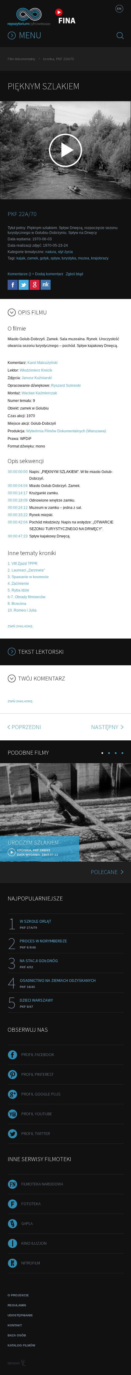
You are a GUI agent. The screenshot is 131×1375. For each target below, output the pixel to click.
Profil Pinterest (37, 1074)
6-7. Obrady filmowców (26, 597)
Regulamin (17, 1305)
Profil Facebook (37, 1054)
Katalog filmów (21, 1345)
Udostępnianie (20, 1315)
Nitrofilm (30, 1263)
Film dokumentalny (21, 59)
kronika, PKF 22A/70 (58, 59)
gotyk (44, 258)
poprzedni (26, 727)
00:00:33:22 (18, 515)
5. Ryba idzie (18, 590)
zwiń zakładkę (20, 626)
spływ (55, 258)
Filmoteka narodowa (42, 1184)
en (119, 8)
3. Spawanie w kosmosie (28, 577)
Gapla (27, 1223)
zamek (32, 258)
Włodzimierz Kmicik (36, 370)
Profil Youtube (36, 1113)
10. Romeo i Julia (22, 610)
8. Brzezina (17, 604)
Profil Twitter (35, 1133)
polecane (104, 872)
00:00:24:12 (18, 508)
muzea (83, 258)
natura (50, 252)
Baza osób (17, 1335)
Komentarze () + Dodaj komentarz (35, 274)
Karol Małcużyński (42, 363)
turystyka (69, 258)
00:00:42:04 (18, 522)
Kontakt (15, 1325)
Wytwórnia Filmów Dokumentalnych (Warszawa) (66, 431)
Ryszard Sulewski (66, 385)
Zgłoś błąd (74, 274)
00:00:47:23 (18, 536)
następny (105, 727)
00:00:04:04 (18, 486)
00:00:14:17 (18, 493)
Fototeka (31, 1203)
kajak (20, 258)
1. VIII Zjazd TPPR (22, 563)
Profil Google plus (40, 1094)
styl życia (65, 252)
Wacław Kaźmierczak (39, 393)
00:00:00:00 (18, 472)
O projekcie (18, 1295)
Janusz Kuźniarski (37, 378)
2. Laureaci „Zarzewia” (26, 570)
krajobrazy (99, 258)
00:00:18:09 (18, 500)
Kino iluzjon (34, 1243)
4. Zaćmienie (18, 583)
